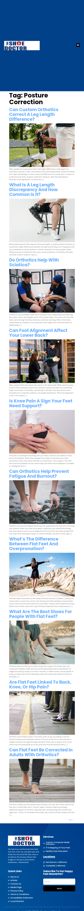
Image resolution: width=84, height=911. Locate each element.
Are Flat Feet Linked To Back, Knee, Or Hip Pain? (40, 684)
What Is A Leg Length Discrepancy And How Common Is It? (33, 189)
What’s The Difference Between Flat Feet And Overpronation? (33, 544)
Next (72, 820)
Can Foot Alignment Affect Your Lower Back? (38, 332)
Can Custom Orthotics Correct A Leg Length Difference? (33, 114)
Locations (49, 856)
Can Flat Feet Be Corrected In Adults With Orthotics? (41, 752)
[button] (78, 45)
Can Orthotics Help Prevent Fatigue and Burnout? (39, 473)
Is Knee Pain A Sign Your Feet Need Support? (40, 403)
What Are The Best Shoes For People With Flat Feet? (40, 614)
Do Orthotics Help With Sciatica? (34, 262)
